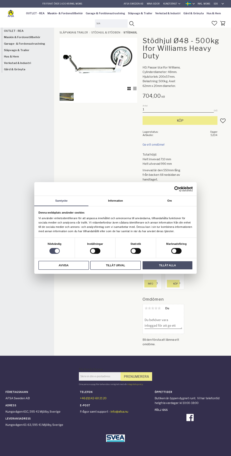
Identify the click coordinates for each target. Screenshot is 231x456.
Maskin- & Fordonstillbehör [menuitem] (65, 13)
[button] (214, 23)
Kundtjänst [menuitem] (170, 3)
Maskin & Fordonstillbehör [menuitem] (22, 37)
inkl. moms (204, 3)
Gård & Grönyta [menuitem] (193, 13)
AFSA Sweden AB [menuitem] (133, 3)
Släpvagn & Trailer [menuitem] (140, 13)
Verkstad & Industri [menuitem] (167, 13)
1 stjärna (146, 308)
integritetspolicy (135, 384)
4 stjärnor (156, 308)
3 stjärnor (152, 308)
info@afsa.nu (119, 411)
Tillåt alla (167, 265)
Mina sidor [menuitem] (153, 3)
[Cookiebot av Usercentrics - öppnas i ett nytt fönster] (177, 189)
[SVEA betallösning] (115, 441)
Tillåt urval (115, 265)
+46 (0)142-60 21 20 (93, 398)
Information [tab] (115, 200)
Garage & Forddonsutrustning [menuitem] (105, 13)
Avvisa (64, 265)
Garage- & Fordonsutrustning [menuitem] (24, 43)
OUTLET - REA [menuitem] (35, 13)
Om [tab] (169, 200)
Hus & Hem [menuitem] (214, 13)
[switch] (95, 251)
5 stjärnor (159, 308)
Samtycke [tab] (61, 200)
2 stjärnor (149, 308)
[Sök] (132, 23)
